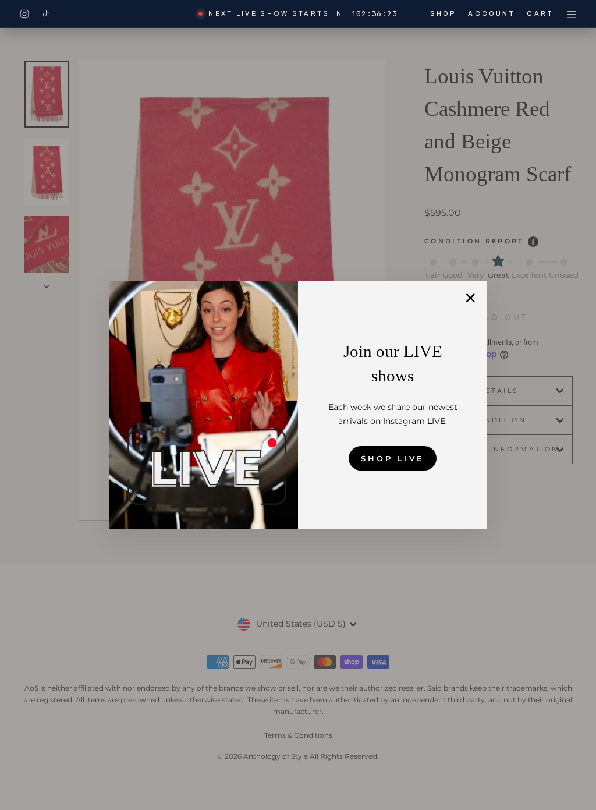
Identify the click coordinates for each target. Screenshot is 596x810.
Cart (540, 13)
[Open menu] (571, 14)
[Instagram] (24, 14)
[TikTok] (45, 14)
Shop (443, 13)
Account (491, 13)
